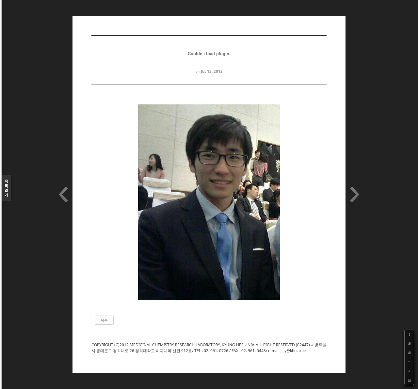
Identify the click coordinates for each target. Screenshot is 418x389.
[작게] (409, 352)
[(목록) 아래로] (409, 371)
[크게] (409, 343)
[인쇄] (409, 380)
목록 (104, 320)
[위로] (409, 361)
